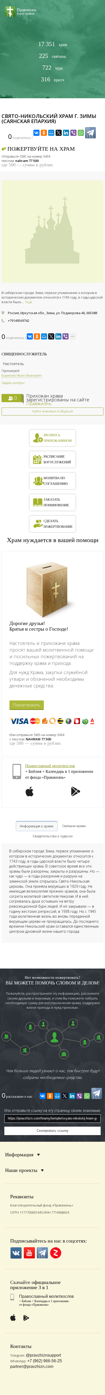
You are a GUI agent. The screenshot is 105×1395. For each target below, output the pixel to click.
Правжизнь (38, 403)
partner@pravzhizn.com (31, 1366)
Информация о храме (37, 826)
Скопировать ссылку (53, 1131)
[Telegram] (90, 132)
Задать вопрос (13, 382)
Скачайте (20, 1282)
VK (16, 1253)
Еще (28, 302)
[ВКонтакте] (36, 133)
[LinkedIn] (66, 133)
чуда (52, 67)
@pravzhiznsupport (43, 1355)
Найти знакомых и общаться (52, 411)
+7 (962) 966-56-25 (44, 1361)
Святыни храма (74, 825)
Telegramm (42, 1253)
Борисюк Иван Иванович (22, 375)
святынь (52, 56)
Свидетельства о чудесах (53, 836)
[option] (52, 373)
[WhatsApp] (81, 133)
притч (52, 79)
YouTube (29, 1253)
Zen (55, 1253)
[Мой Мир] (51, 133)
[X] (59, 133)
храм (52, 44)
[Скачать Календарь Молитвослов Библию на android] (76, 795)
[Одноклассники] (44, 133)
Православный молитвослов (50, 766)
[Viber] (73, 133)
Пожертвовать (26, 704)
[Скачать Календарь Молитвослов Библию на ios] (29, 795)
